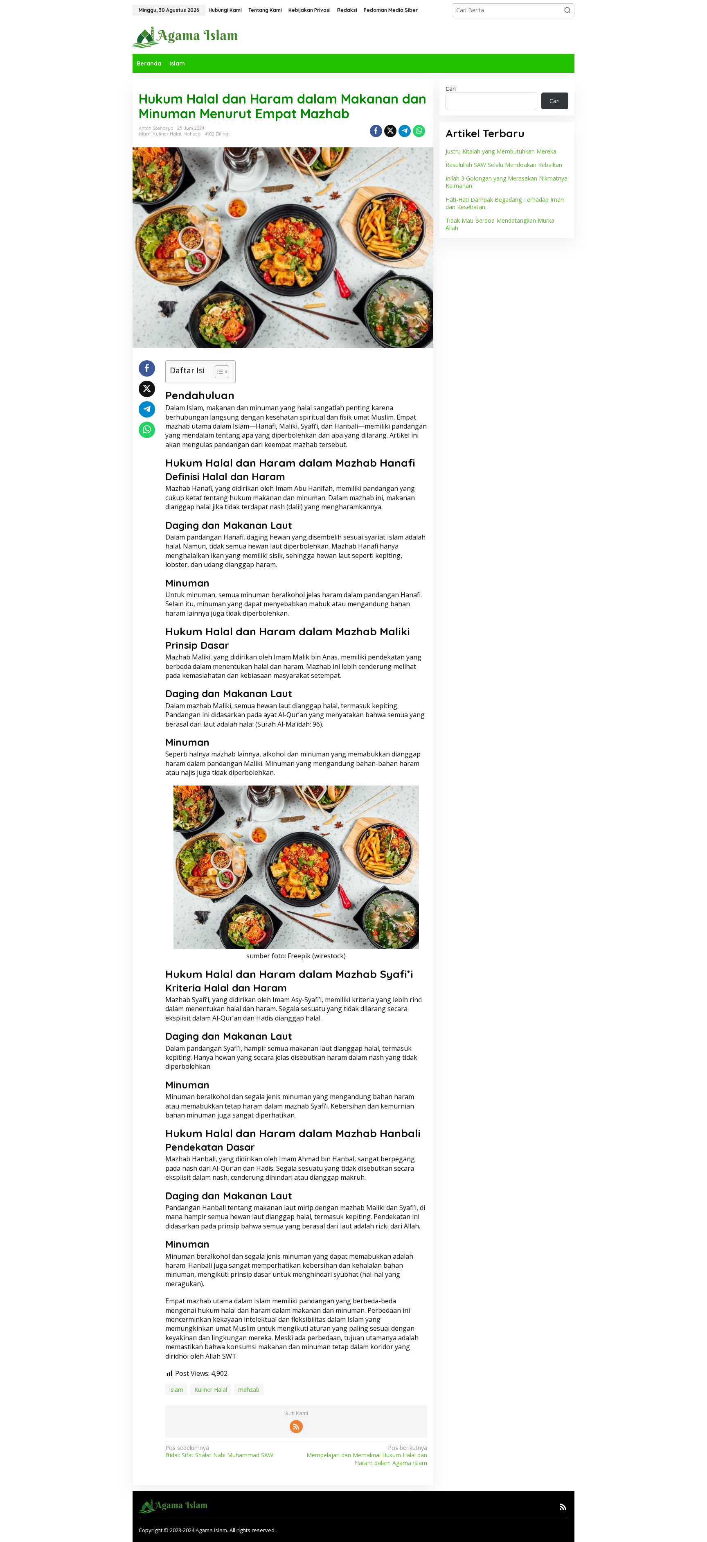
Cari (451, 89)
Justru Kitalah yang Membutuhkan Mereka (501, 151)
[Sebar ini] (376, 131)
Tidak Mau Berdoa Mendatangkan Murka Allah (500, 224)
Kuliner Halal (167, 134)
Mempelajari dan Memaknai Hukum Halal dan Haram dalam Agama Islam (366, 1455)
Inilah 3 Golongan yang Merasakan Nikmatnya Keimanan (506, 182)
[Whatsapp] (419, 131)
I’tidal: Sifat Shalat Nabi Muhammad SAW (219, 1451)
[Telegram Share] (405, 131)
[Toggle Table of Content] (218, 372)
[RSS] (296, 1426)
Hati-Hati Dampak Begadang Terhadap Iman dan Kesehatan (505, 202)
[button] (567, 10)
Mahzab (191, 134)
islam (176, 1389)
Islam (145, 134)
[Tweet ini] (390, 131)
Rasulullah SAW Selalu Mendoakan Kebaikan (504, 165)
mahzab (248, 1389)
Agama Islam (211, 1530)
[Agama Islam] (188, 37)
